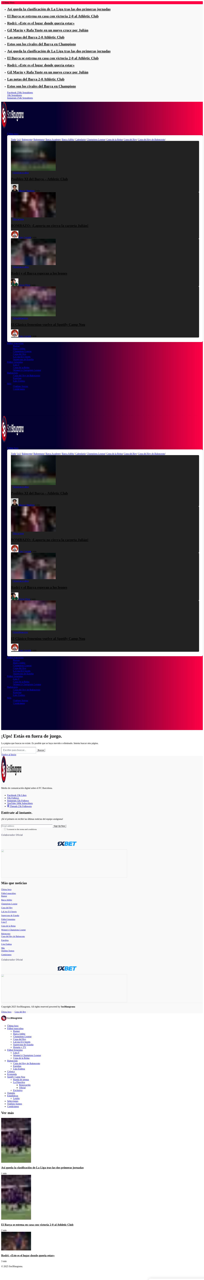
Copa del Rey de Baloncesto (151, 139)
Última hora (6, 889)
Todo (13, 139)
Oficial (22, 1087)
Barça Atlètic (68, 139)
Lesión (16, 1098)
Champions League (96, 139)
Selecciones (12, 1101)
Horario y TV (19, 1047)
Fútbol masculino (8, 893)
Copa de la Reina (114, 139)
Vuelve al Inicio (8, 754)
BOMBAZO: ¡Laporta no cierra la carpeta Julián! (49, 226)
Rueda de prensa (21, 1079)
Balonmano (38, 139)
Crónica (11, 1071)
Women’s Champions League (13, 930)
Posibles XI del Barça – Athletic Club (39, 179)
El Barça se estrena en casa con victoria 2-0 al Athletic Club (53, 16)
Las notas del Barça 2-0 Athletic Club (35, 37)
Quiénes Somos (7, 951)
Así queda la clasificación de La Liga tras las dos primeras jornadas (59, 9)
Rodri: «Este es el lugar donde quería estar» (41, 23)
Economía (12, 1074)
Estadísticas (12, 1095)
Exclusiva (17, 1090)
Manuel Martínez (26, 190)
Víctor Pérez (24, 285)
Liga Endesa (6, 944)
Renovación (24, 1085)
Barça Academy (53, 139)
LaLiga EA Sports (9, 912)
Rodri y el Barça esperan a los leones (39, 273)
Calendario (80, 139)
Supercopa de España (10, 915)
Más (3, 948)
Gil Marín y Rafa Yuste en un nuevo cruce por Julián (47, 30)
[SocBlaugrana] (12, 127)
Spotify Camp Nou (16, 1077)
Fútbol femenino (8, 919)
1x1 (19, 139)
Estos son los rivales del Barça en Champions (41, 44)
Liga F (4, 922)
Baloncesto (27, 139)
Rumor (4, 896)
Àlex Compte (24, 237)
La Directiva (19, 1082)
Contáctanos (6, 955)
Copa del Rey (130, 139)
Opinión (11, 1093)
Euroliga (5, 940)
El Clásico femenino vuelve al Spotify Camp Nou (48, 324)
